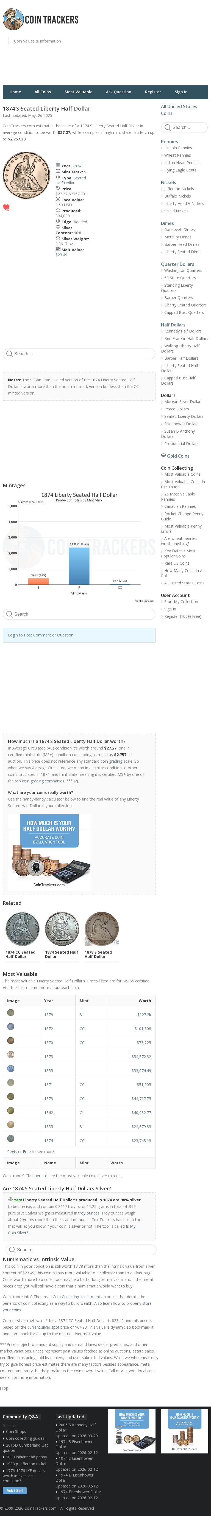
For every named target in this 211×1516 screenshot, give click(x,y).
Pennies (169, 142)
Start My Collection (181, 601)
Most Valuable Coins (182, 474)
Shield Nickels (176, 210)
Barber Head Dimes (181, 244)
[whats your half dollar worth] (76, 852)
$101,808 (143, 1028)
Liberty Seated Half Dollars (179, 368)
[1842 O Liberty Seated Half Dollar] (21, 1110)
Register (153, 91)
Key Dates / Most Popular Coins (178, 553)
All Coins (43, 91)
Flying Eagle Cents (180, 170)
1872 (48, 1028)
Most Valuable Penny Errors (181, 528)
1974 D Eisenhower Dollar (74, 1477)
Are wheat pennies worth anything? (179, 541)
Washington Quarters (183, 270)
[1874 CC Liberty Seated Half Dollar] (21, 1138)
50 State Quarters (180, 277)
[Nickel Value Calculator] (132, 1431)
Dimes (167, 223)
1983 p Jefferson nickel (26, 1463)
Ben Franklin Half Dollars (186, 338)
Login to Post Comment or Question (40, 635)
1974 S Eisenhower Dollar (74, 1444)
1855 (48, 1070)
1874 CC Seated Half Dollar (20, 954)
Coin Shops (16, 1431)
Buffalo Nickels (177, 196)
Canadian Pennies (180, 506)
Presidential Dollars (181, 443)
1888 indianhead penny (26, 1456)
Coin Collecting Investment (76, 1296)
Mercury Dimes (177, 236)
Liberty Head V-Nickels (184, 203)
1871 (48, 1084)
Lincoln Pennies (178, 147)
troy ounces (88, 1213)
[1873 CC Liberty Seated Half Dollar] (21, 1096)
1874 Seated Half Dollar (61, 954)
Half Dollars (173, 325)
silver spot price (55, 1327)
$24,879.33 (141, 1126)
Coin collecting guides (25, 1438)
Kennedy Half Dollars (183, 331)
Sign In (181, 91)
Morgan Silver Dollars (183, 401)
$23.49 (61, 254)
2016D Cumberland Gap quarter (26, 1447)
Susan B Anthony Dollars (178, 434)
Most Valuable (78, 91)
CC (82, 1028)
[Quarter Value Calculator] (184, 1431)
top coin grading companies (39, 781)
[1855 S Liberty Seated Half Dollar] (21, 1124)
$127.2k (144, 1014)
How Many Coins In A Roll (181, 573)
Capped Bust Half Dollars (178, 380)
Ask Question (118, 91)
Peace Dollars (176, 409)
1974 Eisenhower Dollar (80, 1491)
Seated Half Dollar (70, 180)
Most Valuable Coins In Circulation (183, 484)
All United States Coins (184, 582)
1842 (48, 1112)
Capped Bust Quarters (184, 312)
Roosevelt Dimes (179, 229)
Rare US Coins (177, 563)
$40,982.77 (141, 1112)
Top (4, 1388)
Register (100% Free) (182, 616)
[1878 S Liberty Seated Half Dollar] (21, 1012)
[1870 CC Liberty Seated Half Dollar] (21, 1040)
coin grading (111, 761)
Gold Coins (178, 456)
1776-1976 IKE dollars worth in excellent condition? (24, 1475)
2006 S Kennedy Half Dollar (75, 1427)
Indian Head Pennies (182, 162)
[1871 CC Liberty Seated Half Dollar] (21, 1082)
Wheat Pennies (177, 155)
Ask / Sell (15, 1491)
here (39, 1175)
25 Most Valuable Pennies (178, 496)
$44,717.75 (141, 1098)
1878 (48, 1014)
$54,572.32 (141, 1056)
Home (15, 91)
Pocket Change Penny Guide (182, 516)
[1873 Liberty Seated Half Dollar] (21, 1054)
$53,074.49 (141, 1070)
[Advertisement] (159, 45)
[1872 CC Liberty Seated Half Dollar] (21, 1026)
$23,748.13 (141, 1140)
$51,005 (144, 1084)
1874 (77, 165)
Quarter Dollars (177, 264)
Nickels (168, 182)
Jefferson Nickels (179, 188)
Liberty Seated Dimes (183, 251)
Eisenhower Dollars (181, 423)
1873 (48, 1056)
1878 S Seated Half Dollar (98, 954)
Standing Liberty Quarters (177, 288)
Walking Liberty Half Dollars (180, 348)
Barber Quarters (178, 297)
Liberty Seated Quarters (185, 305)
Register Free (19, 1151)
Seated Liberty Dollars (184, 416)
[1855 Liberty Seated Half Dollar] (21, 1068)
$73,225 (144, 1042)
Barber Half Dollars (181, 358)
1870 (48, 1042)
